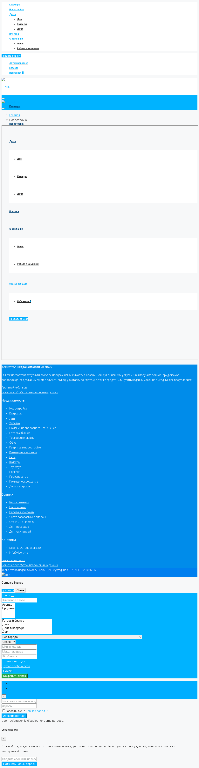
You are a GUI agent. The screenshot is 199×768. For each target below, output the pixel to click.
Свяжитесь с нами (13, 560)
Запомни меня (15, 711)
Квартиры (14, 4)
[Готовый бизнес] (27, 621)
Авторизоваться (18, 63)
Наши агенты (17, 507)
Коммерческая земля (23, 452)
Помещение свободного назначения (32, 428)
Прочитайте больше (14, 387)
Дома (12, 14)
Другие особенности (16, 666)
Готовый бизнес (19, 432)
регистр (13, 68)
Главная (14, 115)
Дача (20, 29)
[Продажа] (8, 608)
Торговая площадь (21, 437)
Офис (13, 442)
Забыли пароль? (37, 711)
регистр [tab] (14, 688)
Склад (13, 457)
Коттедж (22, 24)
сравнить (8, 590)
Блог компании (19, 502)
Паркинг (14, 471)
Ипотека (14, 34)
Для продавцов (19, 526)
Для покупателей (20, 531)
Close (20, 590)
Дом (19, 19)
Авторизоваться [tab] (20, 683)
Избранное (16, 72)
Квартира (15, 413)
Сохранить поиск (14, 676)
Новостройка (18, 408)
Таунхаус (15, 467)
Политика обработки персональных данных (30, 392)
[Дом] (27, 632)
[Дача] (27, 624)
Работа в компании (28, 48)
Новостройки (16, 9)
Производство (18, 476)
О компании (16, 38)
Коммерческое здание (23, 481)
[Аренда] (8, 605)
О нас (20, 43)
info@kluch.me (18, 552)
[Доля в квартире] (27, 628)
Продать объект (11, 56)
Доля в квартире (19, 486)
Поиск (7, 671)
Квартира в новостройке (25, 447)
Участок (14, 423)
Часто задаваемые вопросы (27, 517)
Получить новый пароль (19, 764)
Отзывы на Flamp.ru (22, 521)
